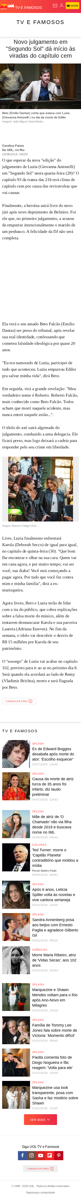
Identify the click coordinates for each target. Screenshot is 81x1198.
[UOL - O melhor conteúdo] (7, 6)
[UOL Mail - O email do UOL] (55, 5)
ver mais (37, 1120)
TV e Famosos (40, 22)
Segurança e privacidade (40, 1192)
